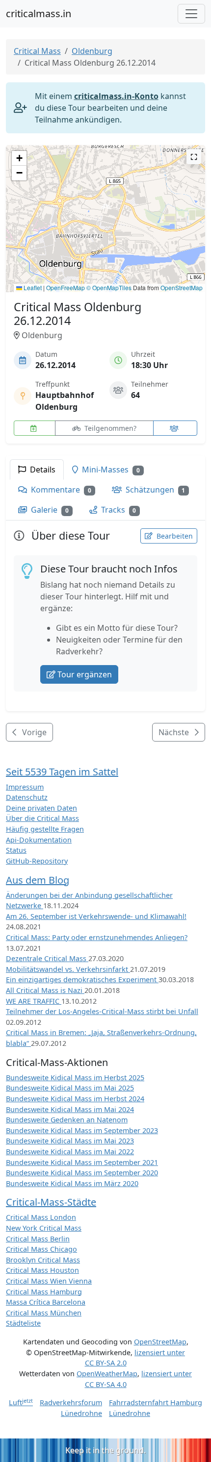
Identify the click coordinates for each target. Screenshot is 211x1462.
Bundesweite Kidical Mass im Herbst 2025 (75, 1077)
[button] (105, 209)
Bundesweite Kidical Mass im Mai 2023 (70, 1140)
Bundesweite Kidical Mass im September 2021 (82, 1162)
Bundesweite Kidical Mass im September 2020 (82, 1172)
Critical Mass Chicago (41, 1249)
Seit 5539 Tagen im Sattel (62, 771)
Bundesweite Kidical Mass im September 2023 (82, 1130)
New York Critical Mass (43, 1228)
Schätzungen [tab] (154, 489)
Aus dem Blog (37, 880)
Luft (21, 1402)
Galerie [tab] (49, 509)
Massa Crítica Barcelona (45, 1302)
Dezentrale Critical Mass (47, 958)
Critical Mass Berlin (38, 1238)
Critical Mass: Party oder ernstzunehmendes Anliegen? (96, 937)
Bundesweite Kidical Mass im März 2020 (72, 1183)
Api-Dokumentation (39, 839)
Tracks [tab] (117, 509)
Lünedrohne (81, 1413)
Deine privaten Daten (41, 808)
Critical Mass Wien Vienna (49, 1281)
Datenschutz (27, 797)
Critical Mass (37, 51)
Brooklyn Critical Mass (43, 1259)
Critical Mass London (41, 1217)
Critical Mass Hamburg (44, 1291)
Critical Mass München (43, 1312)
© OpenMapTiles (109, 287)
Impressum (25, 787)
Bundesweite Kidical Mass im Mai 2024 (70, 1109)
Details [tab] (41, 469)
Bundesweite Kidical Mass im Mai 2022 (70, 1151)
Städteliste (23, 1323)
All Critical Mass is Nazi (45, 990)
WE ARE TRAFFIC (33, 1001)
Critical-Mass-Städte (51, 1202)
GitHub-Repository (37, 861)
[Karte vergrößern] (193, 156)
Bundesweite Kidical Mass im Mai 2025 (70, 1087)
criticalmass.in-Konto (116, 96)
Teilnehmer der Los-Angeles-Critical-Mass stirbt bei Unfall (102, 1011)
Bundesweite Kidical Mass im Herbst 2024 (75, 1098)
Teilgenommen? (109, 428)
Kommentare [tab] (60, 489)
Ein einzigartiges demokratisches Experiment (82, 979)
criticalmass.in (38, 13)
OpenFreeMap (65, 287)
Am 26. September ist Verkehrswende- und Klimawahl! (96, 916)
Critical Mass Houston (42, 1270)
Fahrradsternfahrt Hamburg (155, 1402)
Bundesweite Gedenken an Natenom (67, 1119)
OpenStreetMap (181, 287)
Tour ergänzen (84, 674)
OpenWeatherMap (107, 1373)
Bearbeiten (174, 536)
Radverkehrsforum (71, 1402)
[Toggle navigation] (191, 14)
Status (16, 850)
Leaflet (32, 287)
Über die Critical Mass (42, 818)
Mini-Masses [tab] (110, 469)
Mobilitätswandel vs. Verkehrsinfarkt (68, 969)
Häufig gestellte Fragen (45, 829)
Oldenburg (92, 51)
